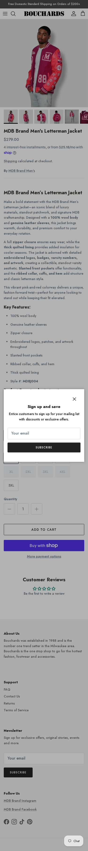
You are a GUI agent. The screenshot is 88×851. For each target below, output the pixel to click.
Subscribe (44, 447)
